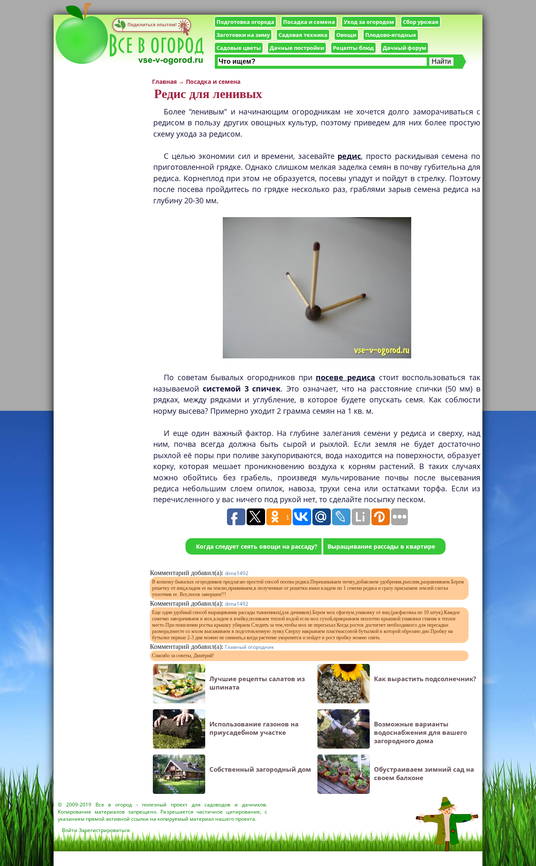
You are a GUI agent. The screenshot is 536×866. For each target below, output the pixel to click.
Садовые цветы (238, 48)
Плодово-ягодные (390, 35)
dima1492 (236, 573)
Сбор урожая (420, 22)
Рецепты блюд (353, 48)
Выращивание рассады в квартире (381, 546)
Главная (164, 82)
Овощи (346, 35)
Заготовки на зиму (243, 35)
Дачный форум (404, 48)
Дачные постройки (297, 48)
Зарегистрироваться (104, 830)
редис (349, 156)
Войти (69, 830)
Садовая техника (302, 35)
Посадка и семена (309, 22)
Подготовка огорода (245, 22)
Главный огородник (249, 647)
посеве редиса (345, 377)
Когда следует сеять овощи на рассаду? (256, 546)
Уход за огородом (369, 22)
